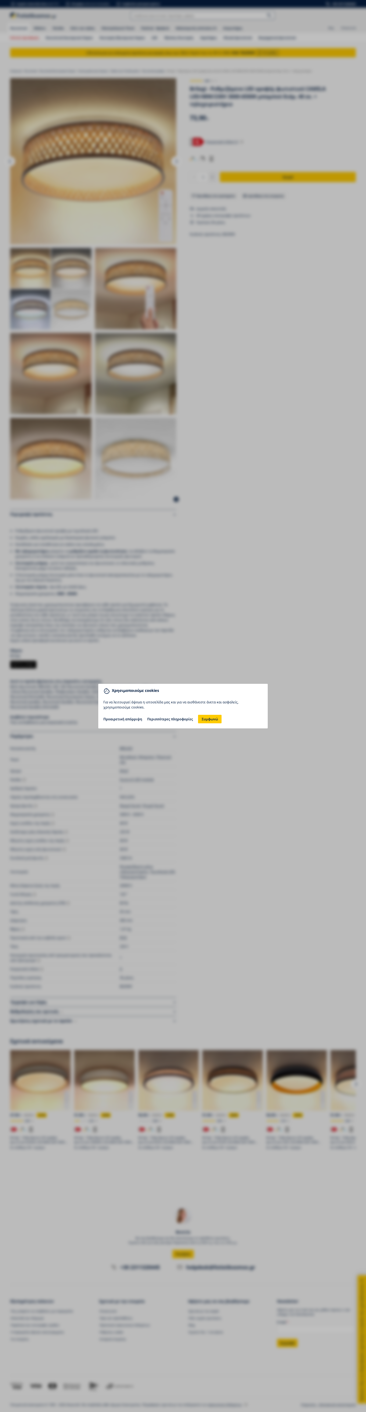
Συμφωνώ (210, 719)
